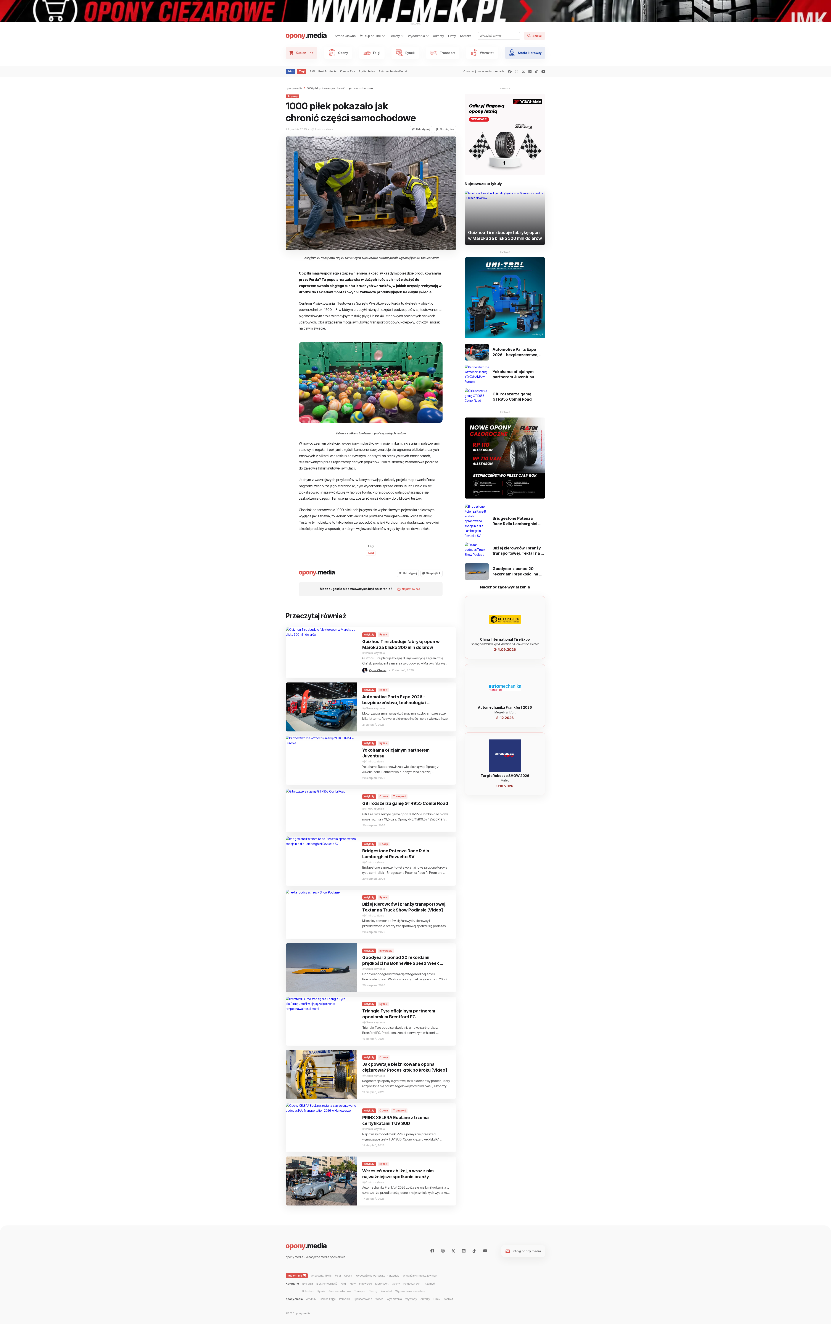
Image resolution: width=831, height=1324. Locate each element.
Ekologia (307, 1283)
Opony (348, 1275)
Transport (360, 1291)
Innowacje (365, 1283)
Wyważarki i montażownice (419, 1275)
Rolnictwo (308, 1291)
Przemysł (429, 1283)
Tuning (373, 1291)
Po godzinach (411, 1283)
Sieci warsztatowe (340, 1291)
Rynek (321, 1291)
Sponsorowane (363, 1299)
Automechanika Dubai (392, 71)
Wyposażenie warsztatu (410, 1291)
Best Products (327, 71)
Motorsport (381, 1283)
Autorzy (438, 36)
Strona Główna (345, 36)
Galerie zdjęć (328, 1299)
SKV (312, 71)
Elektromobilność (326, 1283)
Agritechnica (367, 71)
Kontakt (465, 36)
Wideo (379, 1299)
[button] (421, 129)
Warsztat (386, 1291)
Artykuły (311, 1299)
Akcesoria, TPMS (321, 1275)
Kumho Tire (347, 71)
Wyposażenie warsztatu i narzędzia (377, 1275)
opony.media (294, 88)
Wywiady (411, 1299)
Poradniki (344, 1299)
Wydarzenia (394, 1299)
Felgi (338, 1275)
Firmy (452, 36)
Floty (353, 1283)
